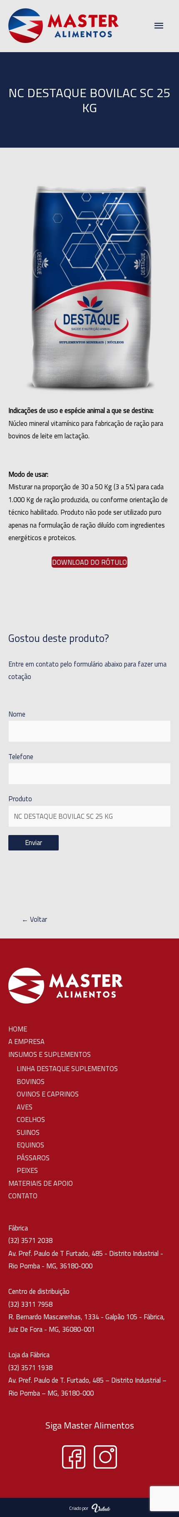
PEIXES (27, 1170)
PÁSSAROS (33, 1157)
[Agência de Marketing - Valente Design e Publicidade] (101, 1507)
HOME (17, 1029)
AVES (24, 1107)
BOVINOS (31, 1081)
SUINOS (28, 1132)
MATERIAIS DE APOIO (40, 1183)
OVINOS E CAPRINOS (48, 1094)
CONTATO (22, 1195)
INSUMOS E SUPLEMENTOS (49, 1054)
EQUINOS (30, 1145)
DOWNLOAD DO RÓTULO (89, 562)
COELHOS (31, 1119)
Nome (16, 714)
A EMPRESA (26, 1041)
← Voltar (27, 919)
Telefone (20, 756)
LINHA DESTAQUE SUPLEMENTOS (67, 1068)
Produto (20, 798)
